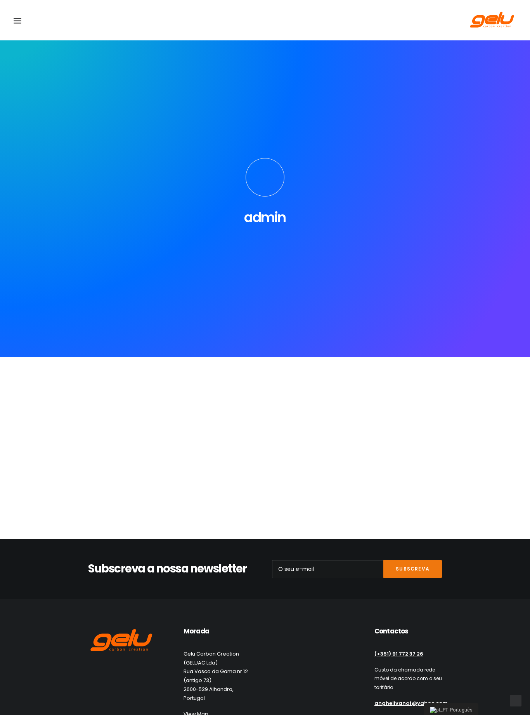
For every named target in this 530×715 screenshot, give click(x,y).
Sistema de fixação (87, 482)
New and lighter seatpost (100, 405)
